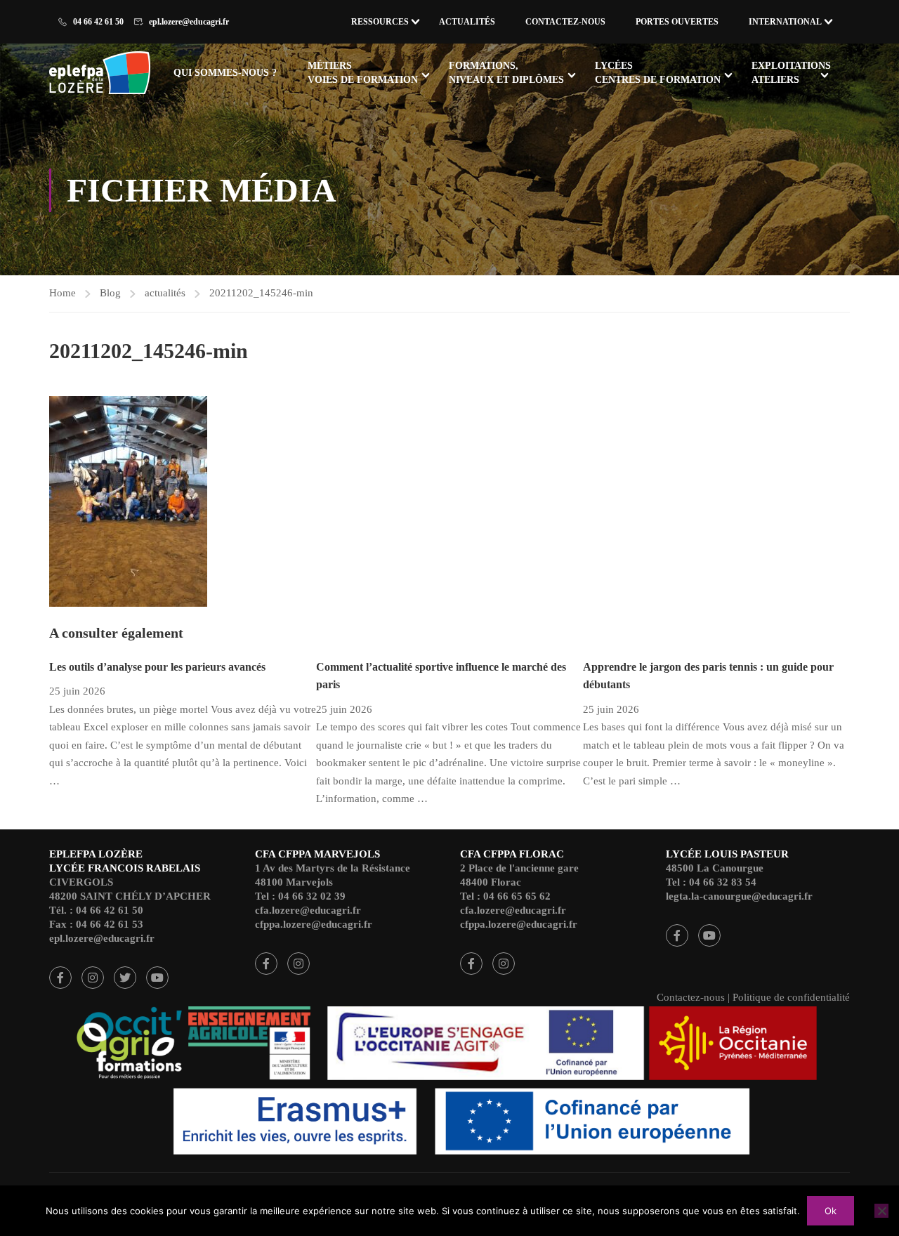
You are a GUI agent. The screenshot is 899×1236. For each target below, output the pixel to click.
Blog (110, 292)
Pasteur (677, 935)
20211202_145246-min (261, 292)
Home (62, 292)
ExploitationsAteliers (791, 72)
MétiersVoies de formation (363, 72)
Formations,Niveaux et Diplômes (506, 72)
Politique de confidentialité (791, 997)
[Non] (881, 1211)
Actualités (467, 22)
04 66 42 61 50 (98, 22)
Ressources (380, 22)
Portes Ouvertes (677, 22)
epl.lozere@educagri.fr (189, 22)
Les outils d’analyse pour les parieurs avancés (157, 667)
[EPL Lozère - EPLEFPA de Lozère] (103, 74)
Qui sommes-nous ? (225, 72)
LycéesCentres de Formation (658, 72)
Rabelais (60, 977)
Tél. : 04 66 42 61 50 (96, 910)
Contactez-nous (565, 22)
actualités (165, 292)
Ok (830, 1210)
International (785, 22)
